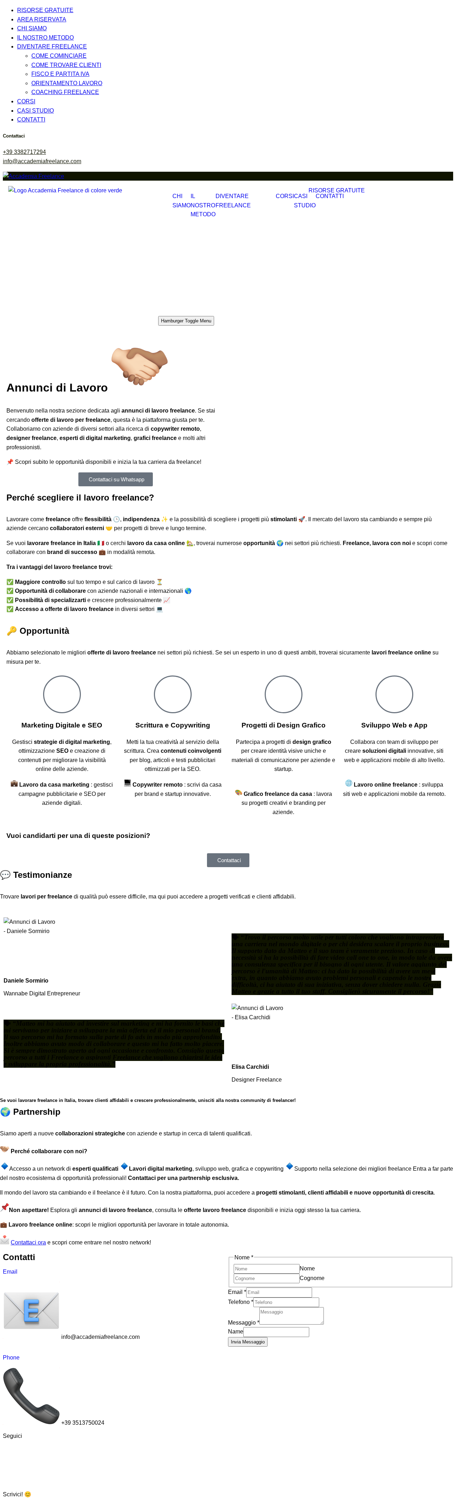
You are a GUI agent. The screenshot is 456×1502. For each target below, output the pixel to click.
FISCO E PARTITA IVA (60, 74)
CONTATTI (31, 119)
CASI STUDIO (35, 111)
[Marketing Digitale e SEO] (62, 694)
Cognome (312, 1278)
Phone (11, 1358)
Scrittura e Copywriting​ (172, 725)
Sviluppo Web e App (394, 725)
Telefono (240, 1302)
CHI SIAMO (32, 28)
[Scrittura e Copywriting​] (173, 694)
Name (235, 1332)
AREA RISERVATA (41, 19)
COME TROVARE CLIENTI (66, 65)
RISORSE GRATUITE (45, 10)
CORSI (26, 101)
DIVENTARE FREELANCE (52, 46)
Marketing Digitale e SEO (61, 725)
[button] (228, 1490)
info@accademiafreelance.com (42, 161)
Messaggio (243, 1323)
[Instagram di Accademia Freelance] (50, 1448)
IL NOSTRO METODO (45, 38)
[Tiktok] (12, 1448)
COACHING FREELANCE (65, 92)
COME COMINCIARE (59, 56)
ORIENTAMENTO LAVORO (66, 83)
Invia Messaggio (248, 1342)
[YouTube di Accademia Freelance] (31, 1448)
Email (10, 1272)
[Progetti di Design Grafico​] (283, 694)
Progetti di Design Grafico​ (284, 725)
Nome (307, 1268)
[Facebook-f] (69, 1448)
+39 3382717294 (24, 152)
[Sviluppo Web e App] (394, 694)
